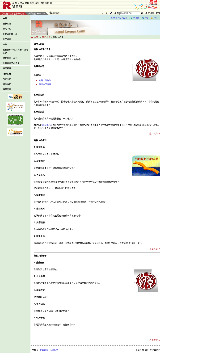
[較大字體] (106, 13)
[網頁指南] (149, 13)
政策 (5, 44)
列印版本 (135, 18)
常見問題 (7, 79)
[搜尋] (116, 13)
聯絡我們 (7, 84)
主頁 (5, 18)
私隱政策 (54, 350)
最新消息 (7, 23)
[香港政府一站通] (13, 13)
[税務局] (39, 5)
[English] (40, 14)
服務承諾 (46, 125)
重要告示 (44, 350)
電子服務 (7, 68)
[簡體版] (31, 14)
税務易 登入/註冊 (119, 18)
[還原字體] (102, 13)
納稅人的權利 (45, 80)
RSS (156, 18)
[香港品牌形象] (145, 4)
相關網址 (7, 89)
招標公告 (7, 73)
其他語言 (55, 13)
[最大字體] (111, 13)
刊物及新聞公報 (10, 34)
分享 (146, 18)
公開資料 (7, 39)
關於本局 (7, 29)
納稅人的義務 (45, 84)
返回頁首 (153, 133)
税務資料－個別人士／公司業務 (15, 51)
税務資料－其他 (10, 58)
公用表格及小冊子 (11, 63)
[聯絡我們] (158, 13)
